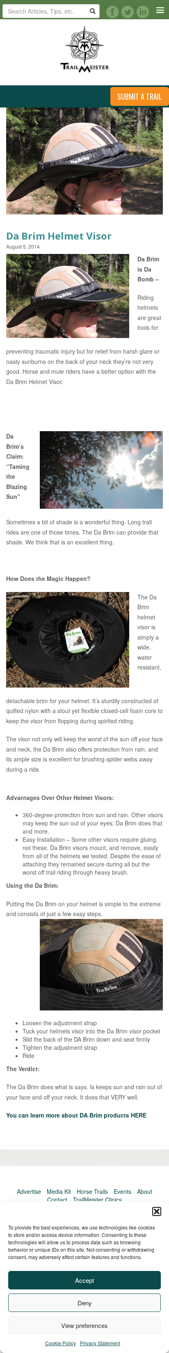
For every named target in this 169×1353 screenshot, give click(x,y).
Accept (84, 1280)
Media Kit (59, 1191)
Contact (57, 1199)
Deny (85, 1302)
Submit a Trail (139, 96)
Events (122, 1191)
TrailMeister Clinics (97, 1199)
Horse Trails (92, 1191)
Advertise (29, 1191)
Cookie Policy (60, 1342)
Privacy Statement (100, 1342)
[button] (157, 1211)
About (144, 1191)
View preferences (84, 1325)
